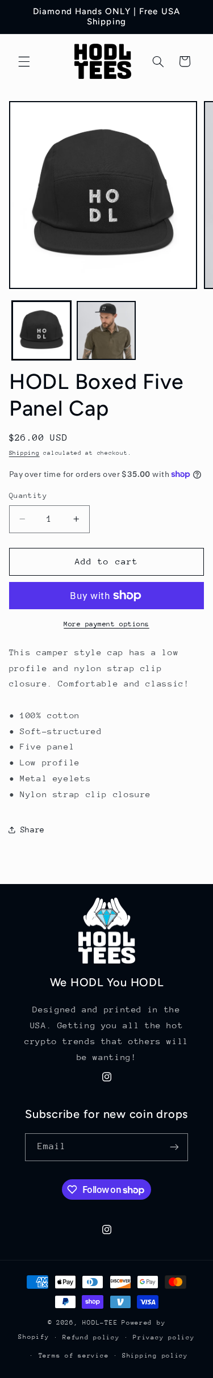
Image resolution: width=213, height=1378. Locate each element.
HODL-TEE (100, 1322)
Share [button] (32, 829)
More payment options (106, 624)
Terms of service (74, 1355)
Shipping (24, 453)
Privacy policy (163, 1337)
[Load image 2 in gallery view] (106, 330)
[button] (24, 61)
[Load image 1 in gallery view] (41, 330)
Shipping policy (155, 1355)
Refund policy (91, 1337)
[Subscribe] (174, 1147)
